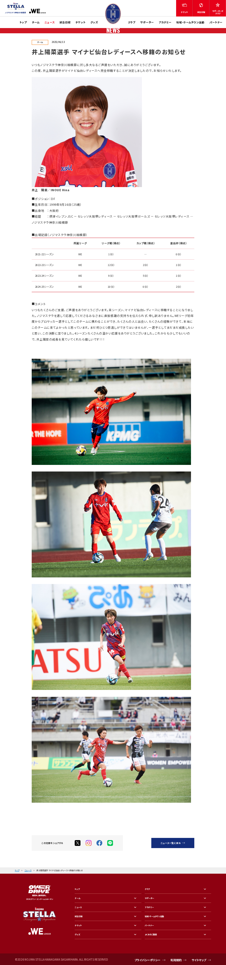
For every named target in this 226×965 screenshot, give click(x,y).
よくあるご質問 (151, 934)
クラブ (131, 22)
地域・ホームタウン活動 (190, 22)
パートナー (215, 22)
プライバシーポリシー (147, 960)
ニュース (49, 22)
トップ (23, 22)
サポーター (147, 22)
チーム (35, 22)
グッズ (94, 22)
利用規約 (176, 960)
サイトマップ (199, 960)
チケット (80, 22)
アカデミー (165, 22)
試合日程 (65, 22)
